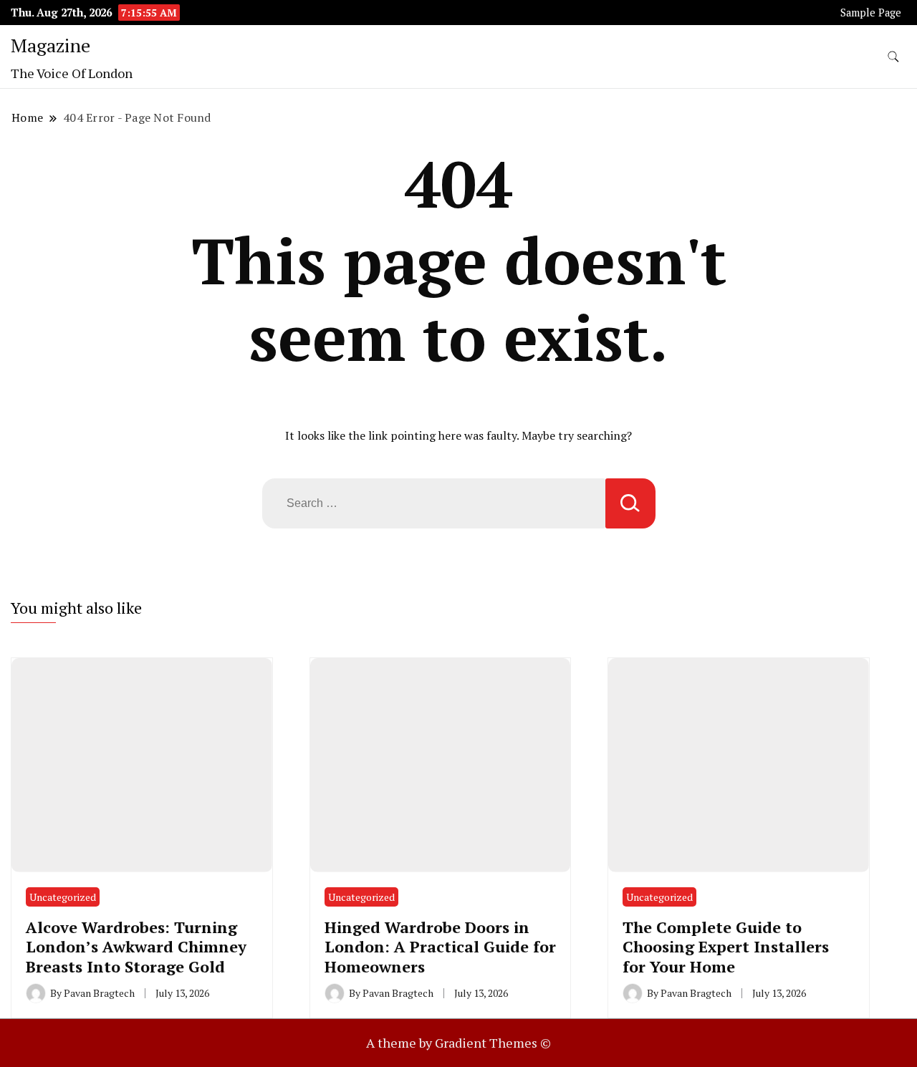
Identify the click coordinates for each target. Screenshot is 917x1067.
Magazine (50, 45)
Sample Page (870, 12)
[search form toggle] (893, 57)
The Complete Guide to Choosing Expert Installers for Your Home (726, 947)
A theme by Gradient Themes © (458, 1042)
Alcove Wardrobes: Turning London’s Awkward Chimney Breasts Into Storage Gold (136, 947)
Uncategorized (62, 897)
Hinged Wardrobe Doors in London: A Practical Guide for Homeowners (440, 947)
